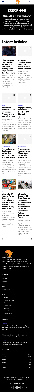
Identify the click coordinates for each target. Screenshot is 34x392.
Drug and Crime (6, 192)
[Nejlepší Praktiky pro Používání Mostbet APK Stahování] (25, 98)
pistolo (19, 58)
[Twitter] (22, 387)
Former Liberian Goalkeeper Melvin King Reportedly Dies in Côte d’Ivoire (8, 153)
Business (4, 58)
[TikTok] (15, 387)
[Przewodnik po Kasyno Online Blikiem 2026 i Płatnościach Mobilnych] (25, 139)
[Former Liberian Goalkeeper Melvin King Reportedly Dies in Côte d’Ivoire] (9, 139)
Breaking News (6, 146)
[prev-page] (3, 239)
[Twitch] (18, 387)
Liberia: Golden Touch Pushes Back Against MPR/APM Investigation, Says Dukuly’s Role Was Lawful (8, 66)
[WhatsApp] (26, 387)
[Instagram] (11, 387)
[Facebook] (7, 387)
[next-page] (30, 239)
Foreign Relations (22, 192)
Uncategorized (22, 105)
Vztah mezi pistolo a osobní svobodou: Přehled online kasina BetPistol (24, 64)
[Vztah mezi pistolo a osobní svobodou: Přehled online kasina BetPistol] (25, 51)
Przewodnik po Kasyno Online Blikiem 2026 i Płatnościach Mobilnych (24, 153)
